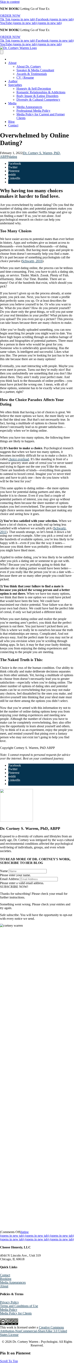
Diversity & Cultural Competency (38, 99)
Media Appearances (29, 107)
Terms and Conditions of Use (19, 1306)
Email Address (9, 879)
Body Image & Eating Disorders (37, 96)
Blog (11, 121)
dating (13, 156)
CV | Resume (25, 77)
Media (12, 103)
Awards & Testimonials (31, 74)
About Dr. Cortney (28, 66)
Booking (5, 1278)
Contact (13, 125)
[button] (14, 886)
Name (4, 871)
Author (12, 81)
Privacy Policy (9, 1302)
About (12, 63)
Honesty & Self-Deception (33, 88)
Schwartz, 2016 (32, 261)
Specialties (15, 85)
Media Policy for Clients (16, 1313)
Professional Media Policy (33, 110)
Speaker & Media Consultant (35, 70)
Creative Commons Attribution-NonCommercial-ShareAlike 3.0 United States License (33, 1331)
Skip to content (10, 1)
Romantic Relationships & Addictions (40, 92)
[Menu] (1, 52)
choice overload (18, 459)
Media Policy (8, 1309)
